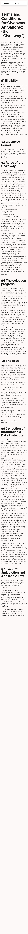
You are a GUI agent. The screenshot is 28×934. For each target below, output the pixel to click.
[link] (12, 3)
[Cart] (19, 3)
